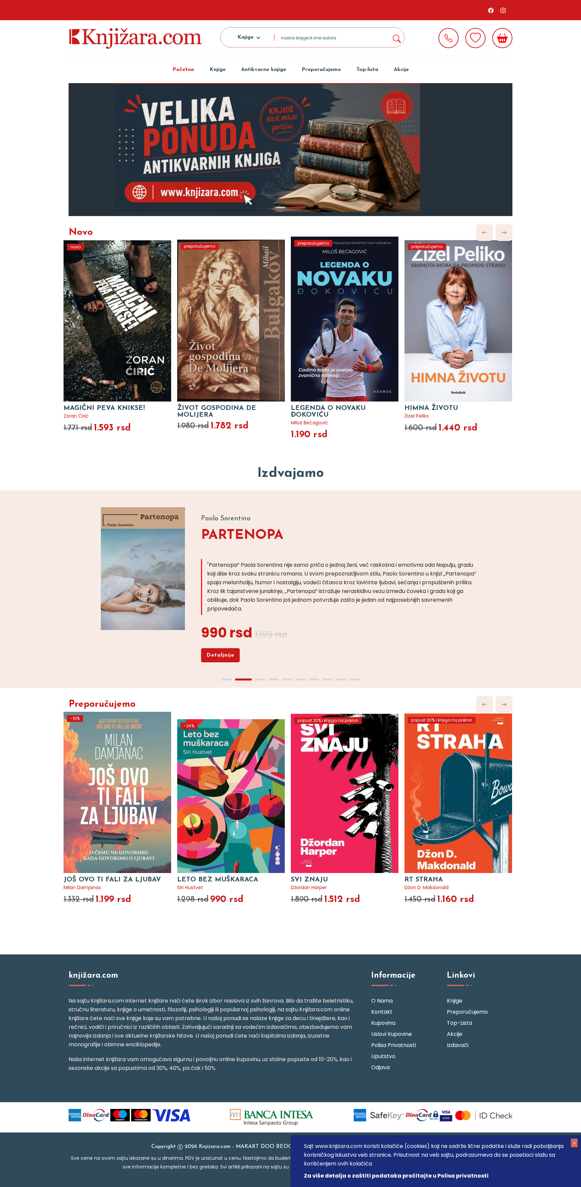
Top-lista (367, 69)
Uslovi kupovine (391, 1034)
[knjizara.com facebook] (491, 10)
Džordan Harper (309, 887)
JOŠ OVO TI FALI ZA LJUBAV (112, 879)
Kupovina (383, 1023)
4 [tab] (274, 679)
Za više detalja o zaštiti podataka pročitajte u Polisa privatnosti (396, 1176)
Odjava (380, 1067)
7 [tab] (314, 679)
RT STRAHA (423, 879)
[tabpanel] (290, 149)
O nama (382, 1001)
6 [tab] (301, 679)
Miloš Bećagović (309, 422)
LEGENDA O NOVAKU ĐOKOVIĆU (328, 411)
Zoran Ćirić (76, 416)
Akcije (401, 69)
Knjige (217, 69)
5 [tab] (287, 679)
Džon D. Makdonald (426, 887)
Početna (183, 69)
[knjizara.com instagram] (503, 10)
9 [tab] (341, 679)
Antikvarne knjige (263, 69)
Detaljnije (220, 655)
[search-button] (396, 37)
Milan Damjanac (83, 887)
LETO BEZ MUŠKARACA (217, 879)
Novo (81, 232)
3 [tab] (260, 679)
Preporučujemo (321, 69)
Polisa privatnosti (393, 1045)
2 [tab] (297, 208)
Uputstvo (383, 1056)
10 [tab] (354, 679)
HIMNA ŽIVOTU (431, 408)
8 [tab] (327, 679)
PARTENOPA (242, 535)
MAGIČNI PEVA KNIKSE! (104, 408)
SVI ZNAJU (309, 879)
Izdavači (457, 1045)
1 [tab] (280, 208)
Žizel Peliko (416, 416)
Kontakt (381, 1012)
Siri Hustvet (190, 887)
